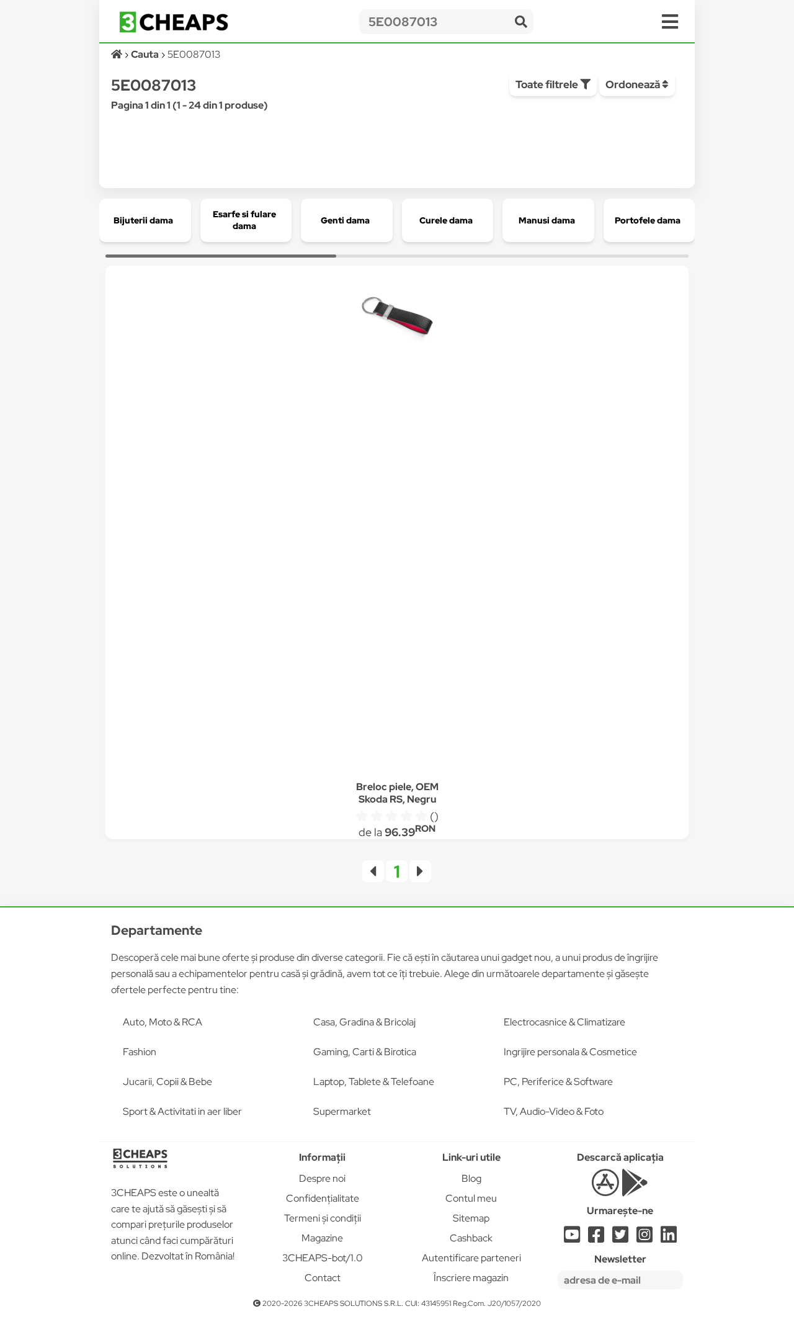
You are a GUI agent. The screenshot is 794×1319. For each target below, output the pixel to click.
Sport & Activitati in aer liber (182, 1111)
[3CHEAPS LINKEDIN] (669, 1238)
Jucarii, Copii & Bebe (167, 1081)
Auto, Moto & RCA (162, 1022)
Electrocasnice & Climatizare (564, 1022)
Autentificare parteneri (471, 1257)
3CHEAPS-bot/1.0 (322, 1257)
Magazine (322, 1238)
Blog (471, 1178)
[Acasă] (117, 54)
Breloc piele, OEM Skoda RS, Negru (397, 793)
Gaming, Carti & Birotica (364, 1051)
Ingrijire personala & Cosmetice (570, 1051)
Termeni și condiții (322, 1218)
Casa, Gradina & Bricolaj (364, 1022)
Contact (323, 1277)
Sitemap (471, 1218)
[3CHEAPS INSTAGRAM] (644, 1238)
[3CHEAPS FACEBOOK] (596, 1238)
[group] (145, 220)
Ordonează (633, 84)
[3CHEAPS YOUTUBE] (572, 1238)
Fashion (139, 1051)
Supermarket (342, 1111)
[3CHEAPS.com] (173, 22)
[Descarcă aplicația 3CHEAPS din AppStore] (605, 1189)
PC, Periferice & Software (558, 1081)
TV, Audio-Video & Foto (554, 1111)
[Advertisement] (397, 563)
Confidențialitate (322, 1198)
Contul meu (471, 1198)
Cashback (471, 1238)
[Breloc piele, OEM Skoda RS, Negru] (397, 318)
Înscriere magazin (471, 1277)
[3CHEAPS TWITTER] (620, 1238)
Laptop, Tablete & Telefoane (373, 1081)
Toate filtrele (547, 84)
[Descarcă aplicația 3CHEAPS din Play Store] (635, 1189)
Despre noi (322, 1178)
